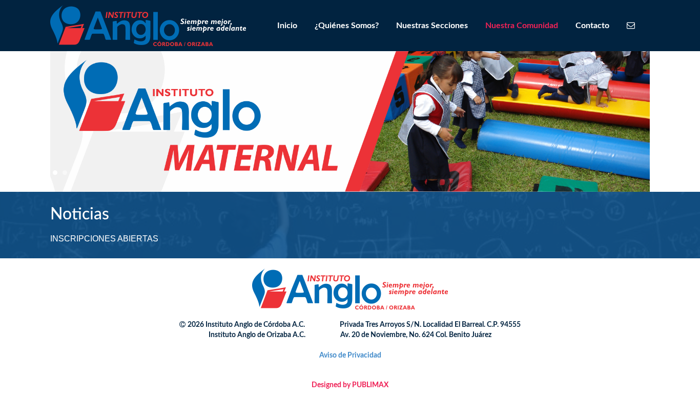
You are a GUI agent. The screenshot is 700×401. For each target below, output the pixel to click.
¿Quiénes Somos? (347, 25)
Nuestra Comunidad (521, 25)
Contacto (592, 25)
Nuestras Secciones (432, 25)
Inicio (287, 25)
